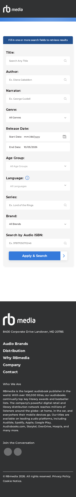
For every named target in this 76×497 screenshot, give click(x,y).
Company (12, 365)
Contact (10, 372)
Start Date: (15, 136)
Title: (10, 52)
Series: (11, 197)
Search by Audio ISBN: (24, 235)
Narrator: (13, 91)
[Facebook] (18, 452)
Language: (15, 178)
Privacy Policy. (61, 476)
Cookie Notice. (12, 481)
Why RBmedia (16, 358)
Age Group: (15, 158)
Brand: (11, 216)
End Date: (15, 147)
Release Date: (17, 129)
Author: (12, 72)
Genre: (11, 110)
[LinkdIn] (8, 452)
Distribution (14, 351)
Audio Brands (15, 344)
